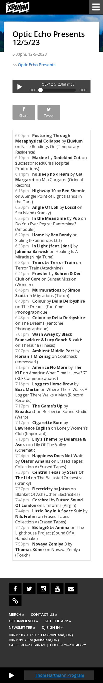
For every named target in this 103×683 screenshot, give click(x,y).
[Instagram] (43, 588)
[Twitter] (29, 588)
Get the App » (57, 620)
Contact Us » (44, 614)
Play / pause (19, 86)
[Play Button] (11, 675)
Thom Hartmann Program (59, 675)
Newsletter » (22, 627)
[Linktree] (15, 600)
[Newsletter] (71, 588)
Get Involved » (23, 620)
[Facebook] (15, 588)
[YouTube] (57, 588)
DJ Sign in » (52, 627)
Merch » (16, 614)
